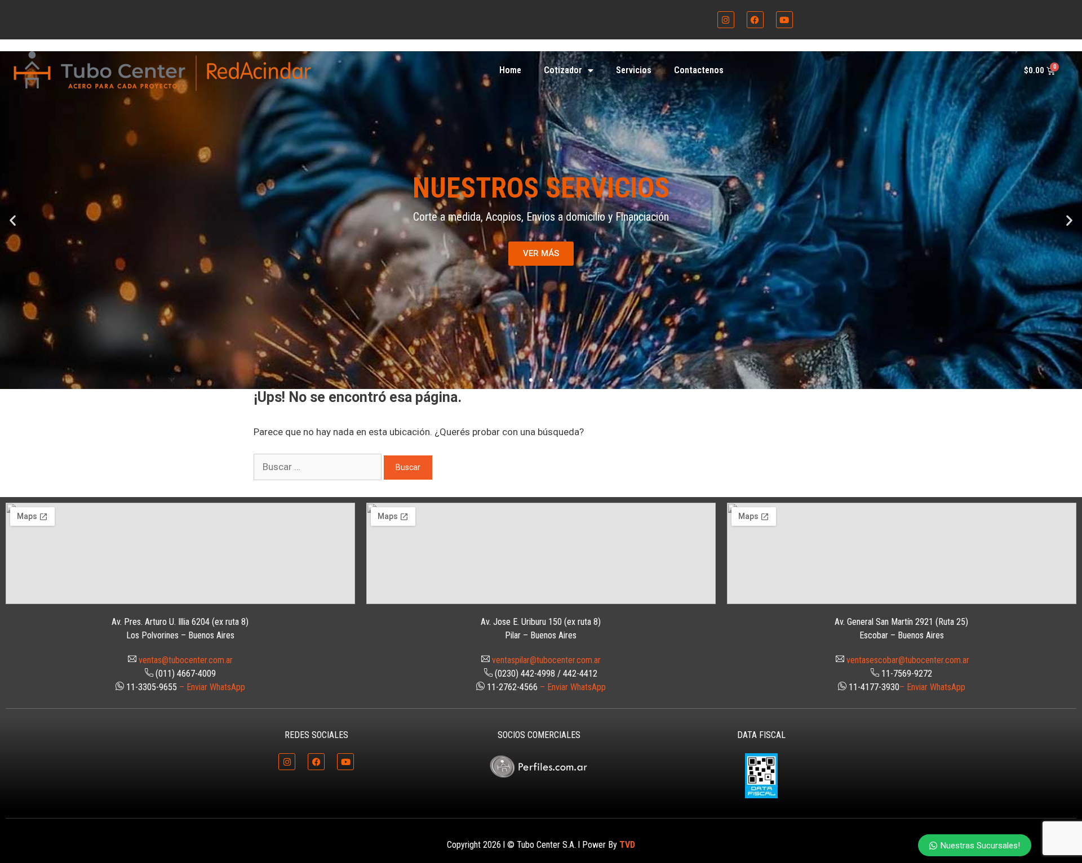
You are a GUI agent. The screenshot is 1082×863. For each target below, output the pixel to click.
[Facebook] (755, 19)
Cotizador (563, 70)
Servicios (633, 70)
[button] (13, 220)
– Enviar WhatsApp (212, 687)
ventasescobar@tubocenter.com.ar (907, 660)
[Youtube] (784, 19)
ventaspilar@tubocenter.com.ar (546, 660)
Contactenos (699, 70)
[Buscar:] (319, 466)
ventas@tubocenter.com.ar (186, 660)
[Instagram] (725, 19)
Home (510, 70)
